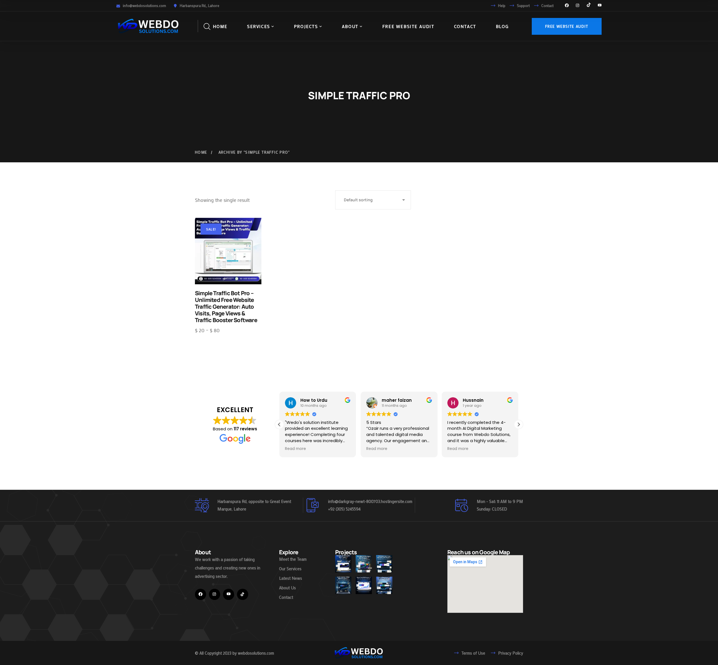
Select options (228, 251)
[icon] (567, 5)
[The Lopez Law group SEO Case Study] (384, 563)
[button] (518, 424)
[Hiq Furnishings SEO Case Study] (384, 585)
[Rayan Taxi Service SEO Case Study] (364, 585)
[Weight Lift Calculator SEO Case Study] (343, 563)
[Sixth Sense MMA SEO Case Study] (343, 585)
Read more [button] (295, 448)
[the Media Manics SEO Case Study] (364, 563)
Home (201, 152)
